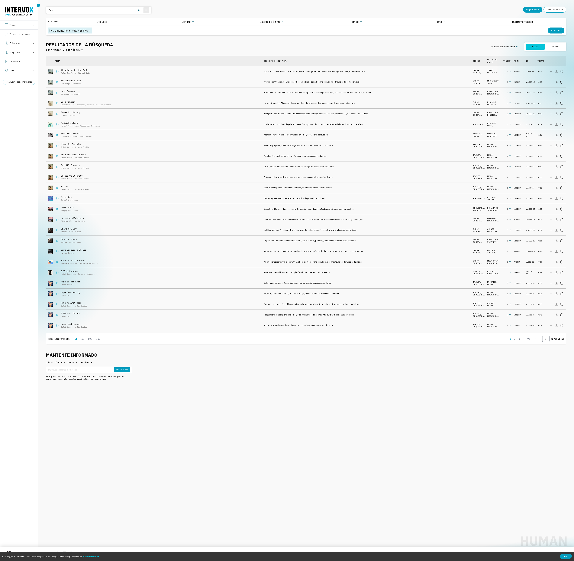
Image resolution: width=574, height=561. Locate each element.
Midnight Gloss (69, 123)
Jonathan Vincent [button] (69, 136)
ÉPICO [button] (490, 144)
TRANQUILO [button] (492, 210)
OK (565, 556)
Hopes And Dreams (70, 324)
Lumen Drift (67, 207)
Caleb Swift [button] (66, 147)
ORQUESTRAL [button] (479, 147)
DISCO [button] (480, 124)
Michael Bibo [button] (84, 73)
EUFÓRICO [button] (491, 282)
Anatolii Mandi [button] (68, 115)
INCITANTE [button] (492, 199)
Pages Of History (70, 112)
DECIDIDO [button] (491, 102)
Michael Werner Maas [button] (71, 232)
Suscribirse (122, 370)
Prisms (64, 186)
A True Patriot (69, 271)
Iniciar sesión (554, 9)
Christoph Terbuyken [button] (71, 84)
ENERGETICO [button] (493, 104)
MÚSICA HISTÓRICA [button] (478, 272)
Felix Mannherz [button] (68, 73)
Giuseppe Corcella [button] (89, 263)
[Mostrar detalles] (561, 71)
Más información (91, 556)
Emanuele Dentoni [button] (69, 263)
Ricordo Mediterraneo (73, 260)
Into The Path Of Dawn (73, 154)
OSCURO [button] (491, 250)
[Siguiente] (535, 339)
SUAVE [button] (490, 70)
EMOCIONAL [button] (492, 94)
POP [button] (474, 124)
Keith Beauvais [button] (87, 136)
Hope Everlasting (70, 292)
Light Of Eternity (71, 144)
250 (98, 338)
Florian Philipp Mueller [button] (99, 105)
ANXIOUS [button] (491, 252)
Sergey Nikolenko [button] (69, 211)
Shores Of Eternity (72, 176)
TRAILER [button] (476, 144)
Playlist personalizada (19, 82)
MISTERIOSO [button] (493, 72)
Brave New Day (69, 229)
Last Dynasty (68, 91)
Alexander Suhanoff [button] (70, 94)
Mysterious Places (71, 80)
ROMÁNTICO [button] (492, 208)
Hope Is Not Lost (70, 281)
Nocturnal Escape (70, 133)
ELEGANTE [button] (491, 134)
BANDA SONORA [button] (476, 71)
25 (76, 338)
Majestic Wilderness (72, 218)
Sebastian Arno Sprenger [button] (73, 105)
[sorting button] (505, 47)
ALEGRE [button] (490, 229)
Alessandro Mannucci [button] (90, 126)
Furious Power (69, 239)
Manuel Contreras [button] (69, 126)
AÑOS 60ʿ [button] (477, 134)
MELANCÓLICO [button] (493, 261)
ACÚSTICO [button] (477, 210)
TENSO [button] (490, 83)
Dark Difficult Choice (73, 250)
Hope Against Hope (71, 303)
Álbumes (555, 46)
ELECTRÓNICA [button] (479, 198)
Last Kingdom (68, 102)
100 (90, 338)
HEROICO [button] (491, 115)
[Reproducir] (57, 71)
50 (82, 338)
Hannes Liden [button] (67, 253)
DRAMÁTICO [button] (492, 91)
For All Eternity (70, 165)
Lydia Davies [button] (81, 306)
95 (528, 338)
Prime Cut (66, 197)
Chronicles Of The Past (74, 70)
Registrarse (532, 9)
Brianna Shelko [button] (82, 147)
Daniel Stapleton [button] (69, 200)
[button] (104, 22)
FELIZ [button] (489, 125)
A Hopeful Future (70, 313)
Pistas (535, 46)
